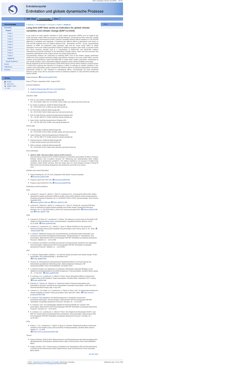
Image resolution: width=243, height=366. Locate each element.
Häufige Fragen (11, 86)
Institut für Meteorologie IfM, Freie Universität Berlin (47, 89)
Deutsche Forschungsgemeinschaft (49, 363)
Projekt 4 (10, 41)
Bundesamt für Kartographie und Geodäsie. (46, 362)
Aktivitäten (7, 69)
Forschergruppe (41, 24)
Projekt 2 (10, 36)
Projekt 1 (10, 33)
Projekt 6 (10, 47)
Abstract (40, 202)
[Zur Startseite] (14, 15)
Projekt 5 (10, 44)
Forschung (51, 24)
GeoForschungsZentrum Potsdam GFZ (43, 92)
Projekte (59, 24)
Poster (42, 212)
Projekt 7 (10, 50)
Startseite (31, 24)
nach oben (94, 354)
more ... (32, 167)
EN (119, 1)
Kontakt (9, 81)
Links (8, 88)
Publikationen (8, 67)
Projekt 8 (10, 53)
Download (49, 77)
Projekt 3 (10, 39)
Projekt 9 (10, 55)
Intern (56, 19)
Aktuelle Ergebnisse (12, 61)
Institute (6, 64)
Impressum (10, 84)
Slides (60, 202)
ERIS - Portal (31, 19)
